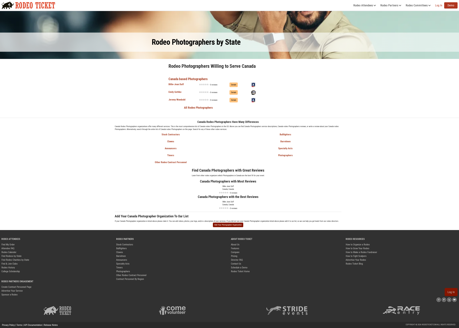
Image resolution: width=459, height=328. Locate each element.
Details (233, 85)
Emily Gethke (175, 92)
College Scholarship (10, 271)
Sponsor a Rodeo (9, 294)
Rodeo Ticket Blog (354, 263)
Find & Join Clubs (9, 263)
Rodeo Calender (8, 252)
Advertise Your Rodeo (356, 259)
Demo (451, 5)
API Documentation (33, 325)
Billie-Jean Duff (176, 84)
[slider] (204, 84)
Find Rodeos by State (11, 256)
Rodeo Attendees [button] (363, 5)
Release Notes (51, 325)
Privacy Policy (8, 325)
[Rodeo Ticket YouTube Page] (454, 300)
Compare (235, 252)
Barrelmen (285, 141)
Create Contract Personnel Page (16, 286)
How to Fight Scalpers (356, 256)
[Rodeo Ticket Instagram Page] (438, 300)
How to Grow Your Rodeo (357, 248)
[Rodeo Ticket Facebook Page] (444, 300)
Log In (451, 292)
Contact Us (236, 263)
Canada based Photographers (188, 79)
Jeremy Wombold (177, 99)
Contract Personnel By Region (130, 279)
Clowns (170, 141)
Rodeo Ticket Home (240, 271)
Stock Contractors (171, 134)
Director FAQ (237, 259)
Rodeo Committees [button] (417, 5)
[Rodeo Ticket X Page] (449, 300)
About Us (235, 244)
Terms (19, 325)
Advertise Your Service (12, 290)
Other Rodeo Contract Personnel (171, 162)
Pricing (234, 256)
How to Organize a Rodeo (358, 244)
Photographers (285, 155)
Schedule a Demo (239, 267)
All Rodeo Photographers (198, 107)
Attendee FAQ (7, 248)
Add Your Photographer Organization (228, 225)
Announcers (171, 148)
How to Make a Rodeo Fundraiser (361, 252)
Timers (170, 155)
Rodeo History (8, 267)
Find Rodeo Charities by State (15, 259)
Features (235, 248)
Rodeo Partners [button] (389, 5)
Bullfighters (285, 134)
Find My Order (8, 244)
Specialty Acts (285, 148)
